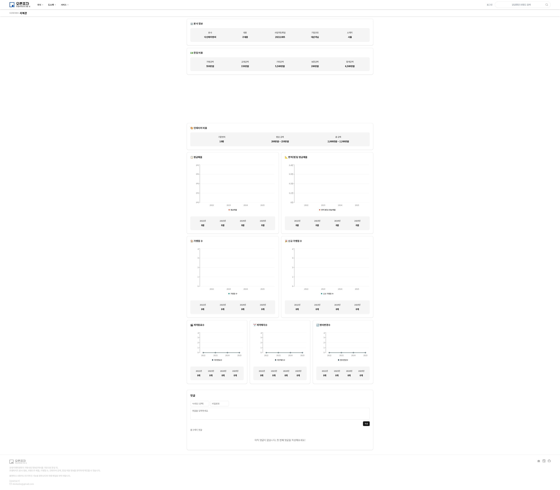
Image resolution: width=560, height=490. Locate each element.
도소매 (51, 4)
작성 (366, 423)
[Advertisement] (280, 98)
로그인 (489, 4)
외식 (39, 4)
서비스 (63, 4)
